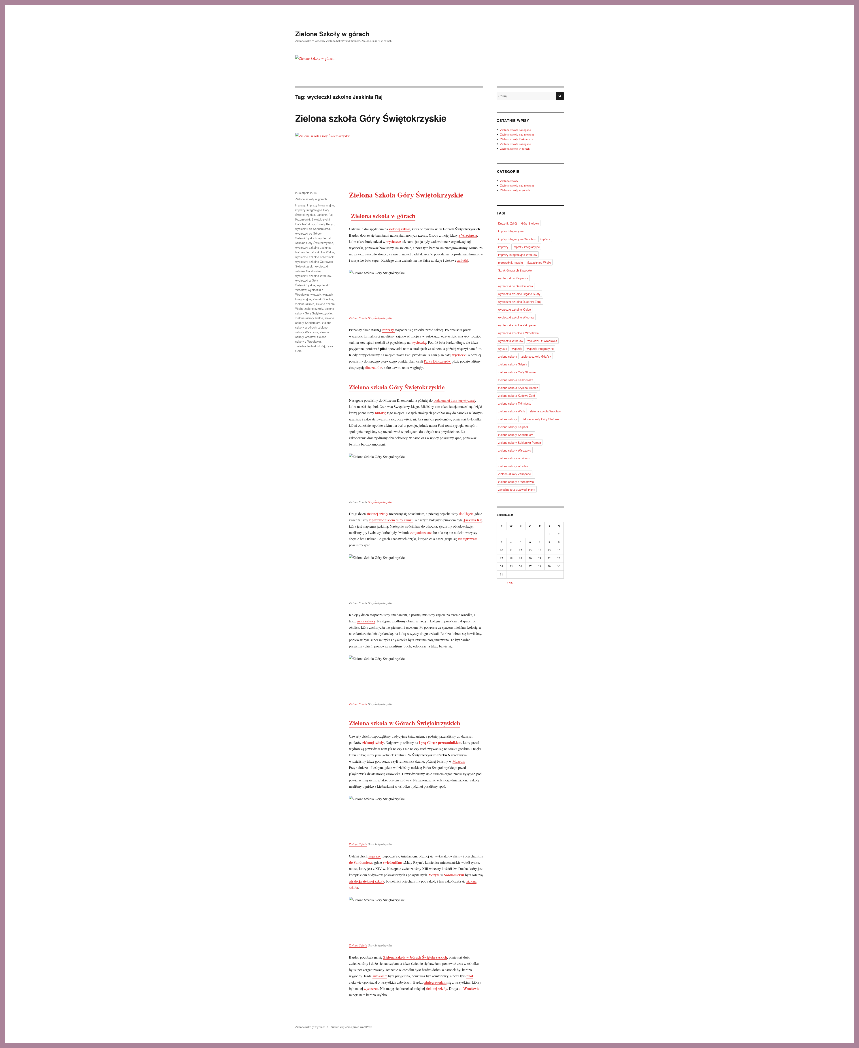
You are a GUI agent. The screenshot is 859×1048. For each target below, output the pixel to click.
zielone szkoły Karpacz (513, 427)
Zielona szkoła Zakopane (515, 130)
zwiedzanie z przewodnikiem (516, 489)
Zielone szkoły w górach (311, 199)
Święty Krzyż (325, 224)
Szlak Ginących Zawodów (515, 270)
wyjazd (502, 348)
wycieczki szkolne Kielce (317, 252)
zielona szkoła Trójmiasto (514, 403)
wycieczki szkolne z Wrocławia (518, 333)
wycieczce (371, 988)
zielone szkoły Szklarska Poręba (519, 442)
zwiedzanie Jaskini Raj (310, 346)
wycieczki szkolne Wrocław (313, 276)
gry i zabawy (366, 621)
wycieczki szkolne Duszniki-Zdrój (519, 301)
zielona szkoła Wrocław (545, 411)
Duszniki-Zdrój (507, 223)
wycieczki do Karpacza (513, 278)
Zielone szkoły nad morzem (517, 134)
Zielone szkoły (509, 181)
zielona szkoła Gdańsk (536, 356)
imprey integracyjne (510, 231)
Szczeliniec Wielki (539, 262)
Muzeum (459, 761)
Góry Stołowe (530, 223)
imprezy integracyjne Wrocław (517, 254)
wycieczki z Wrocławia (542, 341)
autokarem (379, 976)
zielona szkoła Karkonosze (515, 380)
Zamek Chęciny (323, 299)
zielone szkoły (313, 308)
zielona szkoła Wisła (511, 411)
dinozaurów (373, 367)
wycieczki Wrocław (510, 341)
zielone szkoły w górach (513, 458)
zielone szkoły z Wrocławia (516, 481)
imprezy (388, 329)
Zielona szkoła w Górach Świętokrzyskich (404, 723)
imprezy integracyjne (320, 205)
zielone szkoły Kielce (309, 318)
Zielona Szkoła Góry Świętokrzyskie (370, 318)
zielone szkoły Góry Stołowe (540, 419)
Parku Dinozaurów (437, 361)
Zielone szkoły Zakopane (514, 474)
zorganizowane (421, 532)
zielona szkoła (304, 304)
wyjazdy (315, 294)
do (469, 988)
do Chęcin (466, 513)
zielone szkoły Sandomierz (515, 435)
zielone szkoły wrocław (513, 466)
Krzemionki (302, 219)
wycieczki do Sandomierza (312, 229)
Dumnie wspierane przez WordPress (351, 1027)
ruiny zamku (404, 520)
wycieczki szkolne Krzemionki (314, 257)
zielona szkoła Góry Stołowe (517, 372)
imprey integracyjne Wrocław (517, 239)
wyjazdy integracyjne (540, 348)
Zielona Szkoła (358, 704)
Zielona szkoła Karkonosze (516, 139)
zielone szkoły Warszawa (514, 450)
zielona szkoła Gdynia (512, 364)
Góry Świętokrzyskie (380, 502)
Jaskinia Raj (325, 214)
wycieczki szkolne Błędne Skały (519, 294)
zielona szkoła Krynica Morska (518, 388)
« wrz (510, 582)
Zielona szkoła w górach (383, 215)
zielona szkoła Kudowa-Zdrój (517, 395)
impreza (545, 239)
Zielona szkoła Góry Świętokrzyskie (370, 118)
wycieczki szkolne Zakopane (517, 325)
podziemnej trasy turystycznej (454, 400)
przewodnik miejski (510, 262)
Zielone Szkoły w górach (332, 33)
